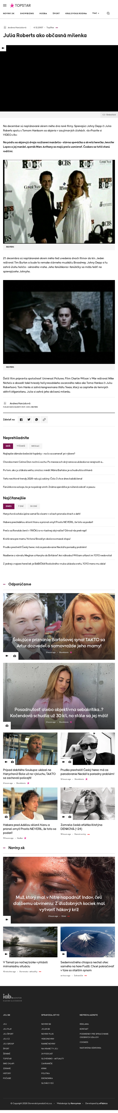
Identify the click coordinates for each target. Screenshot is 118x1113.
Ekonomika (47, 1078)
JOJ (5, 1024)
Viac (94, 13)
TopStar (7, 1059)
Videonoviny (47, 1039)
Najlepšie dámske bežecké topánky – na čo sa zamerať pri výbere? (39, 453)
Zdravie (7, 1069)
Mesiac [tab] (35, 446)
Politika (45, 1073)
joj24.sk (45, 1029)
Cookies (84, 1042)
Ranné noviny (48, 1044)
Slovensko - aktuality (52, 1059)
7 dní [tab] (21, 506)
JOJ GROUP (8, 1044)
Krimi (43, 1069)
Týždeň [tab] (21, 446)
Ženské (6, 1054)
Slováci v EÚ (47, 1083)
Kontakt (84, 1029)
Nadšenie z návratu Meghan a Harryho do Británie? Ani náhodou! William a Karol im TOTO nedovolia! (57, 555)
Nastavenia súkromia (90, 1048)
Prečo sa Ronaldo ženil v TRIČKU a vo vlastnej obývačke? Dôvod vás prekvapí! (45, 530)
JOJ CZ (6, 1039)
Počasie (7, 1078)
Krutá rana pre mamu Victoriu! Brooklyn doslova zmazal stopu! (36, 539)
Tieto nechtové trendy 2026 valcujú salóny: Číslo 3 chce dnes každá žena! (42, 479)
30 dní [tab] (33, 506)
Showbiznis (27, 14)
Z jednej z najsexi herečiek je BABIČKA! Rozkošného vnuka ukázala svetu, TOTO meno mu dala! (54, 564)
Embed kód (111, 115)
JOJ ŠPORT (8, 1034)
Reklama (84, 1024)
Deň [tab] (8, 446)
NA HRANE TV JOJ (49, 1049)
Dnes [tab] (9, 506)
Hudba (43, 14)
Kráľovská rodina (76, 14)
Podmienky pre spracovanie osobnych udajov (94, 1035)
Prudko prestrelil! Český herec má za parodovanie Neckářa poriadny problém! (45, 547)
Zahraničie (47, 1064)
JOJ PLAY (7, 1029)
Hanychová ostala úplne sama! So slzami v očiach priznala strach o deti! (41, 514)
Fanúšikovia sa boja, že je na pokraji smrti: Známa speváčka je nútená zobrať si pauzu (49, 487)
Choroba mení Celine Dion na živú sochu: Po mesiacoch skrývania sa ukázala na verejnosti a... (53, 462)
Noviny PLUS (47, 1034)
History (7, 1073)
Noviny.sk (8, 14)
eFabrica (103, 1103)
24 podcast (47, 1054)
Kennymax (76, 1103)
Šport (56, 14)
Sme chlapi (8, 1064)
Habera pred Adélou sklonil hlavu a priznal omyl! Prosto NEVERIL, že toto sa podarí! (48, 522)
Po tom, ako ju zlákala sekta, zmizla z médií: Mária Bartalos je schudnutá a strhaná (47, 470)
